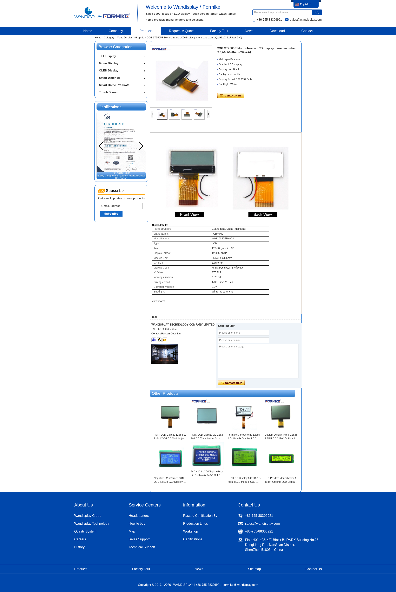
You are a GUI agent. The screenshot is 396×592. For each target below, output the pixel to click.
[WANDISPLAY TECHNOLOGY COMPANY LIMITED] (102, 18)
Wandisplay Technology (91, 523)
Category (109, 37)
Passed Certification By (200, 515)
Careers (80, 539)
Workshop (190, 531)
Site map (254, 569)
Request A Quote (181, 31)
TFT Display (107, 56)
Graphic (139, 37)
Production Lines (195, 523)
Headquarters (139, 515)
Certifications (192, 539)
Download (277, 31)
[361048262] (159, 340)
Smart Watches (109, 77)
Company (116, 31)
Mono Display (124, 37)
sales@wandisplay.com (306, 19)
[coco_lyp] (153, 340)
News (249, 31)
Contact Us (313, 569)
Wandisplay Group (87, 515)
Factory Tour (219, 31)
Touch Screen (108, 92)
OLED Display (108, 70)
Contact (307, 31)
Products (145, 31)
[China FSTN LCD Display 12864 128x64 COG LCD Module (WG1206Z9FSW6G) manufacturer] (170, 416)
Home (87, 31)
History (79, 547)
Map (132, 531)
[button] (141, 146)
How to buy (137, 523)
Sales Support (139, 539)
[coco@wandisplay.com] (165, 340)
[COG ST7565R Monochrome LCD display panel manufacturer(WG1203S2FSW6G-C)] (181, 76)
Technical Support (142, 547)
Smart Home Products (114, 85)
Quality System (85, 531)
